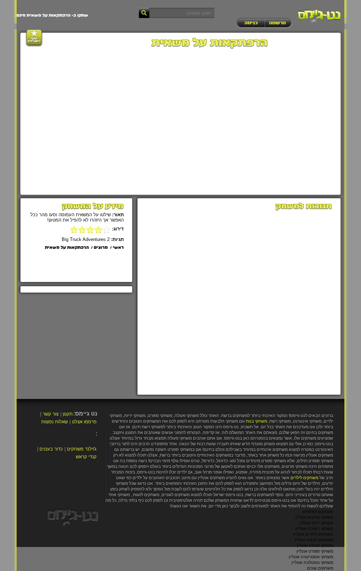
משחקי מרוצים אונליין (314, 517)
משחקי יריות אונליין (316, 522)
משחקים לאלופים (317, 511)
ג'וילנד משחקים (82, 449)
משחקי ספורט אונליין (314, 551)
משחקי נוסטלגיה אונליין (312, 562)
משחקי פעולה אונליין (315, 545)
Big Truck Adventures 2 (86, 239)
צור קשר (51, 414)
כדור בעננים (51, 449)
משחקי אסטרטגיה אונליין (311, 556)
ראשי (118, 248)
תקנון (68, 414)
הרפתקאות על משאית (67, 248)
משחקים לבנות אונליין (314, 539)
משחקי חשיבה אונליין (314, 528)
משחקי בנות (256, 421)
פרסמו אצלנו (84, 421)
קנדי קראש (86, 456)
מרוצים (101, 248)
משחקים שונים (320, 568)
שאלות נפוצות (54, 421)
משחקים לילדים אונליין (313, 534)
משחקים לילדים (304, 477)
